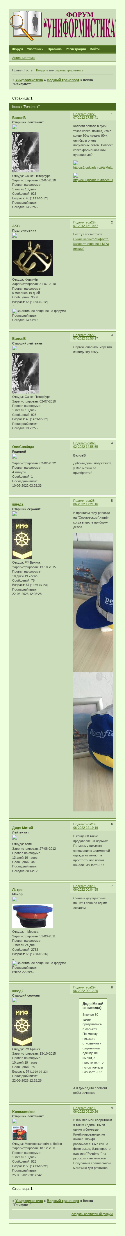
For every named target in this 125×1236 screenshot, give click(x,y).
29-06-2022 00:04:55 (85, 887)
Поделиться (82, 114)
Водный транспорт (63, 80)
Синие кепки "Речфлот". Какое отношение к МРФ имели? (91, 243)
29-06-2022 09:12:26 (85, 989)
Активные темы (23, 57)
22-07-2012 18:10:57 (85, 224)
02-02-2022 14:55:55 (85, 444)
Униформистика (29, 80)
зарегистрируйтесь (69, 70)
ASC (16, 226)
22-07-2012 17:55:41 (85, 115)
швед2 (18, 504)
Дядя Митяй (22, 828)
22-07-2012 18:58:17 (85, 336)
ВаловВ (19, 118)
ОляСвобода (23, 447)
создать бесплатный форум (92, 1214)
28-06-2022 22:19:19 (85, 825)
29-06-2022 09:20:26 (85, 1109)
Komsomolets (23, 1112)
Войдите (42, 70)
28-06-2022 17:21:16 (85, 502)
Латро (17, 890)
